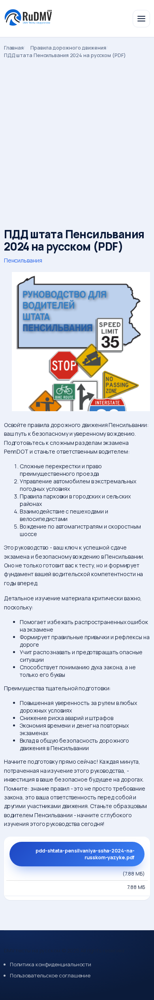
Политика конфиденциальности (50, 964)
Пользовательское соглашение (50, 975)
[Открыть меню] (141, 18)
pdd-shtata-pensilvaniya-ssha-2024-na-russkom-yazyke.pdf (85, 854)
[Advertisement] (77, 140)
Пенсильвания (23, 260)
